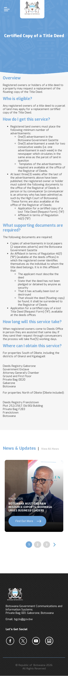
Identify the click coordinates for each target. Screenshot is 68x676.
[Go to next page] (54, 544)
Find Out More (24, 521)
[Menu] (8, 9)
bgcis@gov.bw (23, 619)
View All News (50, 448)
